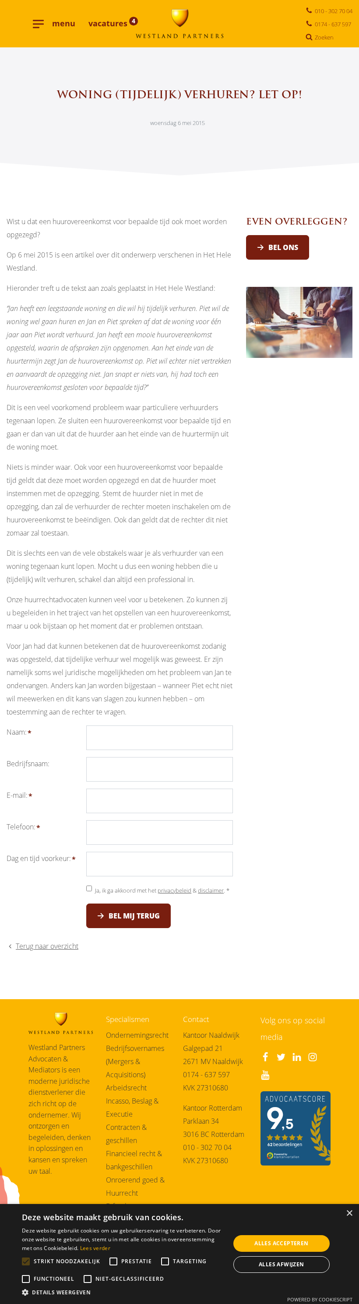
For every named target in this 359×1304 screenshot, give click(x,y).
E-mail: (17, 795)
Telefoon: (21, 827)
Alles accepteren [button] (281, 1243)
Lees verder (95, 1248)
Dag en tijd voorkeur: (39, 858)
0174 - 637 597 (206, 1074)
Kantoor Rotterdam (212, 1108)
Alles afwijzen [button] (281, 1264)
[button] (123, 1293)
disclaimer (211, 890)
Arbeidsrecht (126, 1088)
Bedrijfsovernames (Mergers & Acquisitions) (135, 1061)
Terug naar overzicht (47, 946)
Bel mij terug (134, 916)
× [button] (349, 1213)
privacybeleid (174, 890)
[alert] (179, 1254)
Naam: (17, 732)
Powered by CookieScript (319, 1299)
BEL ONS (283, 247)
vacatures (111, 23)
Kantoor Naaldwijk (211, 1035)
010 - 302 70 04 (207, 1147)
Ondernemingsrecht (137, 1035)
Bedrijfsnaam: (28, 763)
